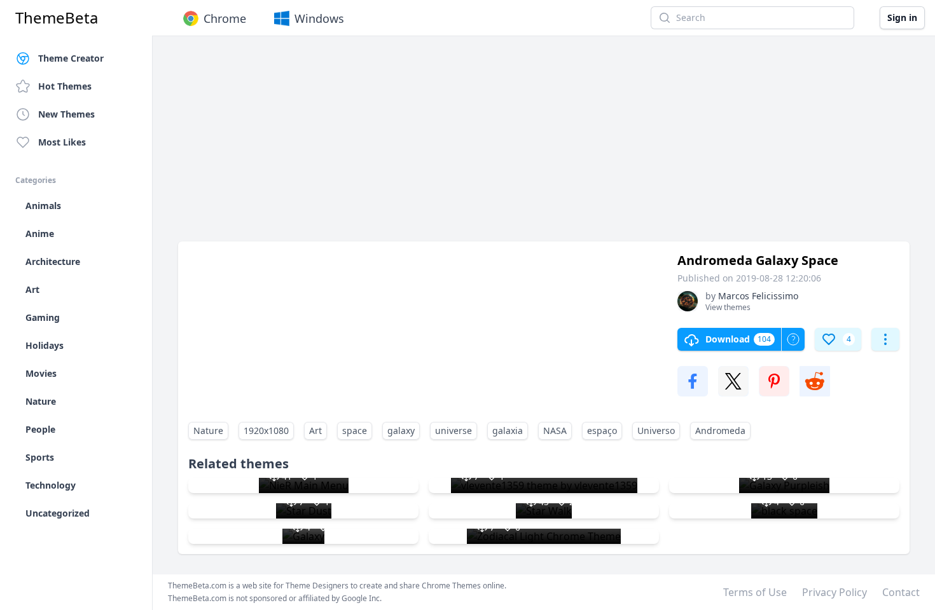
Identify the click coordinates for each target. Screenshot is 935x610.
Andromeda (720, 430)
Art (315, 430)
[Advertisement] (544, 145)
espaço (602, 430)
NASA (555, 430)
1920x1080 (266, 430)
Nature (208, 430)
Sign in (902, 17)
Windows (319, 18)
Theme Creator (71, 58)
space (354, 430)
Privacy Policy (834, 592)
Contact (901, 592)
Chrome (225, 18)
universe (453, 430)
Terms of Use (755, 592)
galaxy (401, 430)
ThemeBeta (56, 18)
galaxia (507, 430)
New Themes (66, 114)
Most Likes (62, 142)
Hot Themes (65, 86)
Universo (656, 430)
